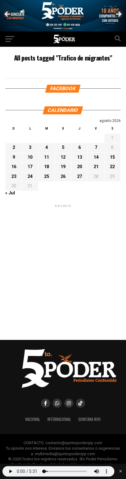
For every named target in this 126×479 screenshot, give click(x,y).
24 (30, 176)
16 (13, 166)
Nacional (32, 419)
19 (63, 166)
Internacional (59, 419)
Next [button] (118, 14)
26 (63, 176)
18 (46, 166)
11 (46, 157)
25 (46, 176)
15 (112, 157)
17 (30, 166)
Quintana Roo (89, 419)
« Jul (10, 193)
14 (96, 157)
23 (13, 176)
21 (96, 166)
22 (112, 166)
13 (79, 157)
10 (30, 157)
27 (79, 176)
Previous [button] (7, 14)
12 (63, 157)
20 (79, 166)
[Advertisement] (63, 272)
